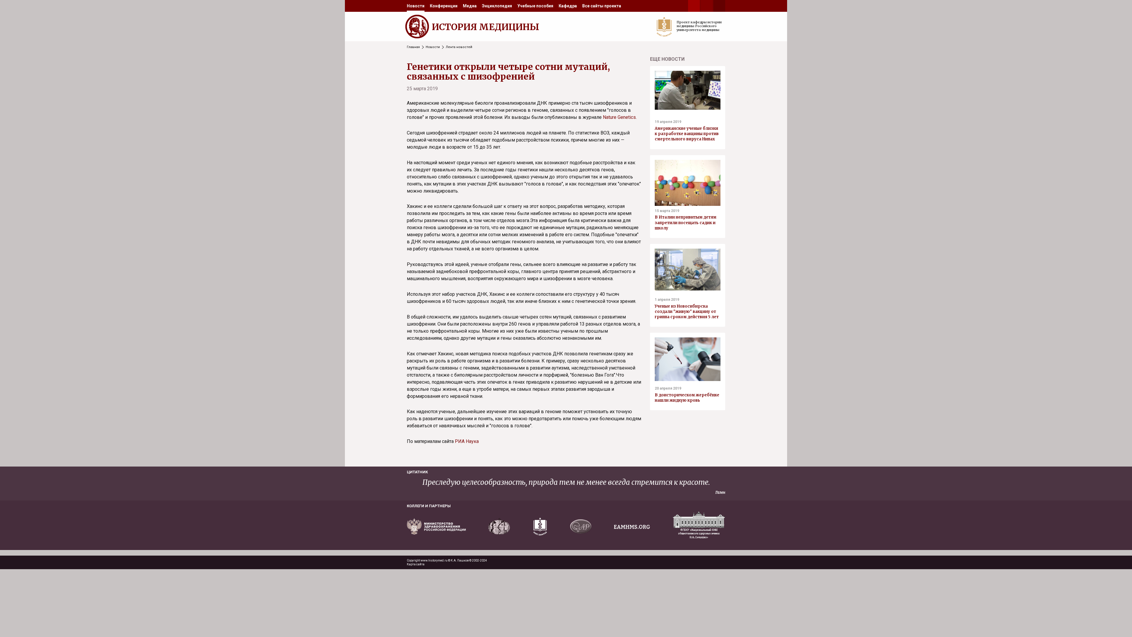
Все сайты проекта (601, 6)
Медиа (470, 6)
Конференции (444, 6)
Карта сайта (415, 564)
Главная (413, 47)
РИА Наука (467, 441)
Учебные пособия (535, 6)
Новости (415, 6)
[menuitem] (415, 6)
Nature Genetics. (620, 117)
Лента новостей (459, 47)
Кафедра (568, 6)
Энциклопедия (497, 6)
